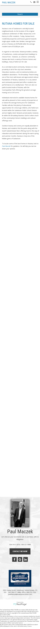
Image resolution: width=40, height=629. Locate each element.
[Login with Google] (8, 161)
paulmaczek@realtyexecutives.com (13, 220)
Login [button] (21, 160)
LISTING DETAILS (8, 209)
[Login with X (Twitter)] (12, 161)
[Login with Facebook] (3, 161)
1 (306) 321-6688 (8, 218)
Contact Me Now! (20, 551)
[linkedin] (25, 559)
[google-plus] (20, 559)
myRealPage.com (20, 604)
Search (20, 14)
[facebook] (14, 559)
